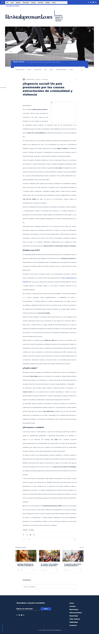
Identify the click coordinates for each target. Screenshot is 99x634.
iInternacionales (37, 69)
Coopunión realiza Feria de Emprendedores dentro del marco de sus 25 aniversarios (73, 564)
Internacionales (76, 614)
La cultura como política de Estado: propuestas (49, 564)
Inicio (45, 69)
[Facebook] (88, 2)
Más (77, 69)
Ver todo (82, 547)
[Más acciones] (75, 79)
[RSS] (96, 2)
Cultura (51, 69)
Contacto (73, 626)
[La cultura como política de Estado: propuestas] (49, 556)
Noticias (29, 69)
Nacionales (25, 529)
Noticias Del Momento (61, 69)
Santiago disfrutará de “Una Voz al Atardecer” (25, 564)
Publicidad (74, 623)
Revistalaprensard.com (28, 16)
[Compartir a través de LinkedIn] (30, 534)
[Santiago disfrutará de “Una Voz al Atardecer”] (26, 556)
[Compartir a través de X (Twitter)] (27, 534)
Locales (71, 69)
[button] (81, 69)
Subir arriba (2, 628)
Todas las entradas (19, 69)
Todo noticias (75, 620)
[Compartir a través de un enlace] (34, 534)
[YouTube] (93, 2)
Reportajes (74, 617)
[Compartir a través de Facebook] (23, 534)
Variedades (31, 529)
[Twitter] (91, 2)
